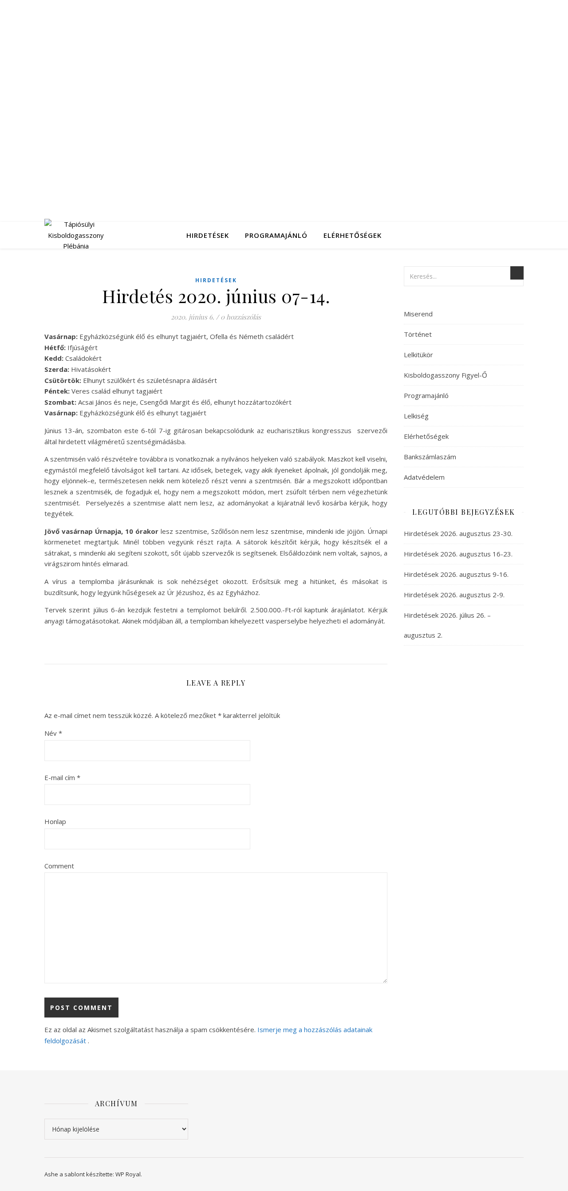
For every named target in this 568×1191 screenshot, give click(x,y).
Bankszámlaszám (430, 456)
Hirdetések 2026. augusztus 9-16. (456, 574)
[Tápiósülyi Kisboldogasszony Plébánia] (75, 235)
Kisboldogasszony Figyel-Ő (445, 375)
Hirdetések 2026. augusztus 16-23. (458, 553)
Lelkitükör (418, 354)
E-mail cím (62, 777)
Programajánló (276, 235)
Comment (59, 865)
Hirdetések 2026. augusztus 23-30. (458, 533)
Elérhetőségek (352, 235)
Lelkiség (416, 415)
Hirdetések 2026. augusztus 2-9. (454, 594)
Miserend (418, 313)
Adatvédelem (424, 477)
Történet (418, 334)
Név (53, 733)
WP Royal (128, 1174)
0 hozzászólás (241, 316)
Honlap (55, 821)
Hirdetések (207, 235)
